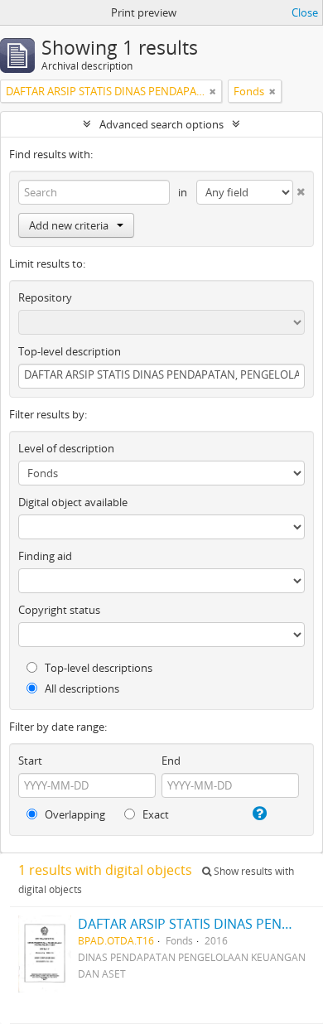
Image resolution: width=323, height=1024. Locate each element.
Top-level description (69, 351)
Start (30, 760)
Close (305, 12)
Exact (154, 814)
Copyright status (59, 609)
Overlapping (73, 814)
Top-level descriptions (97, 667)
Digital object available (73, 502)
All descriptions (80, 688)
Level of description (66, 448)
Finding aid (45, 555)
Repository (45, 297)
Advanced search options (161, 124)
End (171, 760)
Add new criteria (68, 225)
